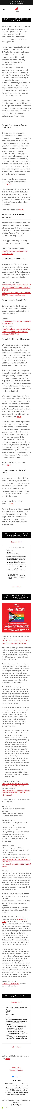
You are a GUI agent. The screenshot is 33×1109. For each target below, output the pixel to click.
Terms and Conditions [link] (16, 1070)
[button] (3, 9)
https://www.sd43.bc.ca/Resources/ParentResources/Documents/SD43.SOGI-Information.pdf (16, 793)
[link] (16, 9)
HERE (9, 184)
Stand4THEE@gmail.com (10, 984)
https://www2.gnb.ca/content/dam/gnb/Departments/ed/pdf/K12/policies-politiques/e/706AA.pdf (16, 331)
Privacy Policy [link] (16, 1067)
